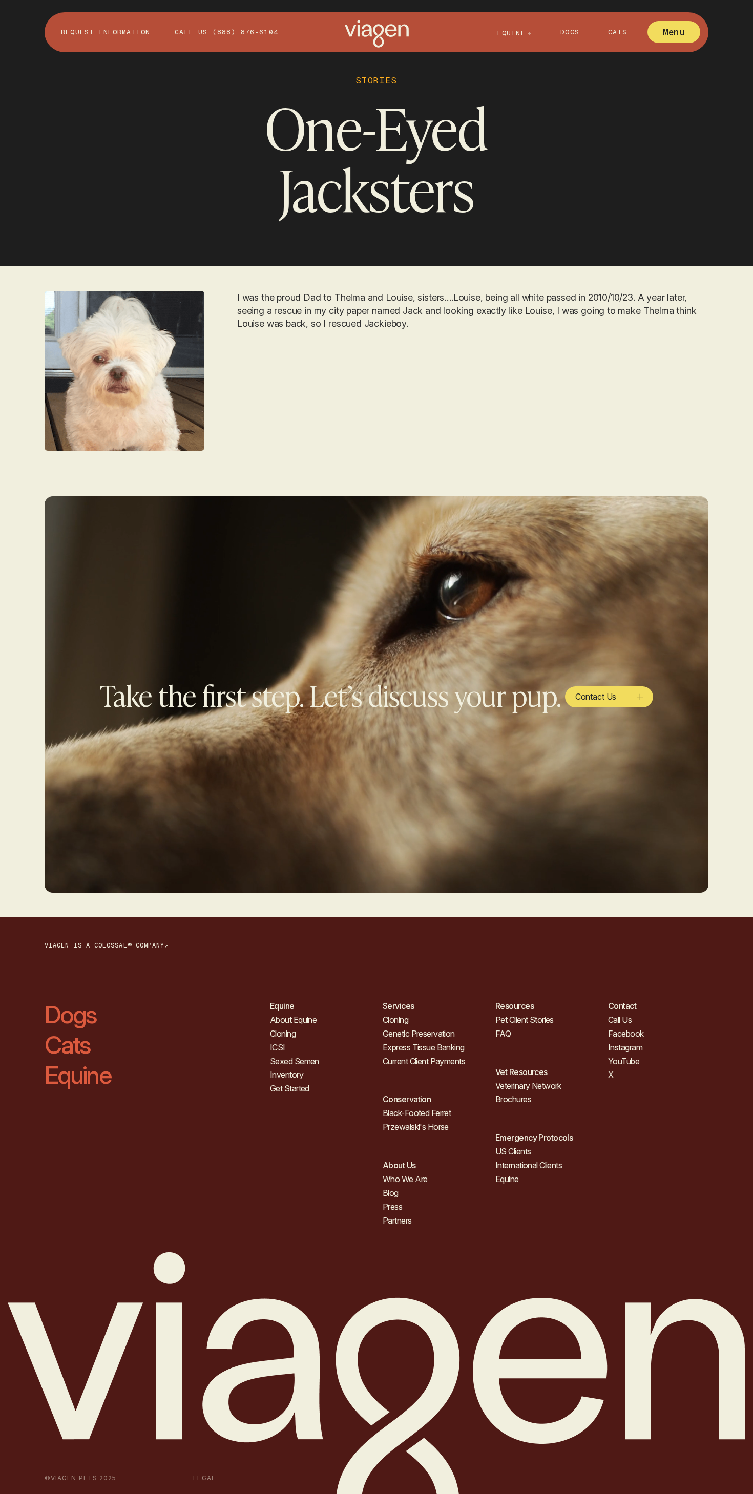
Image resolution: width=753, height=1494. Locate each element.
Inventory (286, 1074)
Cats (617, 32)
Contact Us (595, 696)
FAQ (503, 1033)
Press (392, 1207)
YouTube (623, 1061)
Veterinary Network (528, 1086)
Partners (397, 1220)
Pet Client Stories (524, 1020)
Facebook (626, 1033)
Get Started (289, 1088)
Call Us (620, 1020)
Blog (391, 1193)
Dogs (569, 32)
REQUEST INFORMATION (105, 32)
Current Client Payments (424, 1061)
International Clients (528, 1165)
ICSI (277, 1047)
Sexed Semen (294, 1061)
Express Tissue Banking (424, 1047)
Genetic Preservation (419, 1033)
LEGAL (204, 1478)
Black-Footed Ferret (417, 1113)
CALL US (226, 32)
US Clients (513, 1151)
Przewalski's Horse (416, 1127)
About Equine (293, 1020)
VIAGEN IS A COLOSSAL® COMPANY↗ (107, 945)
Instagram (625, 1047)
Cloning (283, 1033)
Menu (674, 32)
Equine (78, 1075)
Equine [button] (511, 33)
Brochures (513, 1099)
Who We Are (405, 1179)
